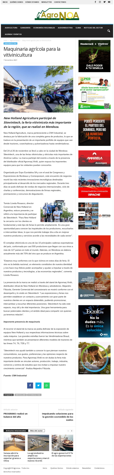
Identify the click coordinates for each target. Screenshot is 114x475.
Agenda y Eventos (13, 34)
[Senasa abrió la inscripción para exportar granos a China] (14, 443)
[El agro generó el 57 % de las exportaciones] (62, 443)
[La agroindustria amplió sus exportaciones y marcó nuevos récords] (38, 443)
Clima (78, 28)
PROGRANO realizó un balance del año (15, 415)
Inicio (5, 2)
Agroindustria (65, 28)
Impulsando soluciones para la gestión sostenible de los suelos (57, 416)
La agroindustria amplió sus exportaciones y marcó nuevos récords (38, 457)
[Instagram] (100, 2)
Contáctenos (60, 2)
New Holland (21, 395)
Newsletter (46, 2)
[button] (108, 31)
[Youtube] (109, 2)
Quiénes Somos (16, 2)
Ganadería (25, 28)
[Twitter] (104, 2)
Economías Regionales (44, 28)
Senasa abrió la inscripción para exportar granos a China (12, 457)
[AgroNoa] (57, 14)
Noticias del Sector (93, 28)
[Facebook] (95, 2)
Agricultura (11, 28)
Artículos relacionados (16, 431)
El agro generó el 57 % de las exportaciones (62, 454)
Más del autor (36, 431)
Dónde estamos (32, 2)
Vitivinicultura (34, 395)
